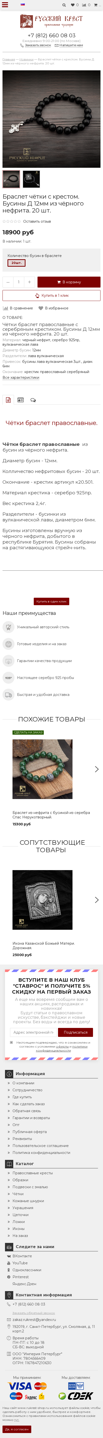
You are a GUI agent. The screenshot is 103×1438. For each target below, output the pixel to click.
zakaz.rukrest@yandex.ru (34, 1319)
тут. (16, 1420)
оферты (62, 1046)
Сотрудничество (27, 1090)
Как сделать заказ (28, 1104)
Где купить (22, 1097)
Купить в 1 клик (55, 295)
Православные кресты (32, 1173)
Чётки (18, 1194)
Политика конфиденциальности (41, 1152)
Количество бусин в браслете (35, 256)
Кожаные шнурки (28, 1201)
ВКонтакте (22, 1256)
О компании (23, 1083)
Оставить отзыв (37, 221)
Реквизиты (22, 1139)
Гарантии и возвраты (31, 1118)
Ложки (18, 1222)
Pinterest (20, 1277)
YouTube (20, 1263)
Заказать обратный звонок (33, 1313)
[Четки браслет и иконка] (31, 179)
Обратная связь (26, 1111)
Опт (16, 1125)
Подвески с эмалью (30, 1187)
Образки (20, 1180)
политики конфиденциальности (62, 1048)
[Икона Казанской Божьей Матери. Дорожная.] (51, 900)
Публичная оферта (29, 1132)
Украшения (22, 1208)
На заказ (20, 1235)
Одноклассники (26, 1270)
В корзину (70, 282)
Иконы (18, 1229)
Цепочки (20, 1215)
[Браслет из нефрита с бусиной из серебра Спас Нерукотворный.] (51, 769)
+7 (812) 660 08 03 (52, 35)
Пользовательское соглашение (40, 1145)
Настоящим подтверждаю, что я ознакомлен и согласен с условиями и (53, 1046)
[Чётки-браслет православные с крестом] (11, 179)
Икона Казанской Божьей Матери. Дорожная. (43, 945)
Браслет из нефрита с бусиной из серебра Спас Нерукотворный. (51, 814)
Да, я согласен (16, 1429)
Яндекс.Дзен (24, 1284)
